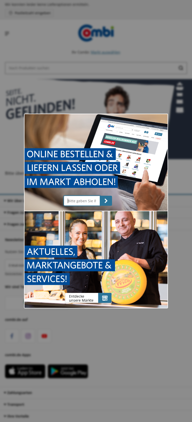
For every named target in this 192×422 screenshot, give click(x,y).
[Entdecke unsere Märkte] (105, 298)
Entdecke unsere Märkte (81, 298)
